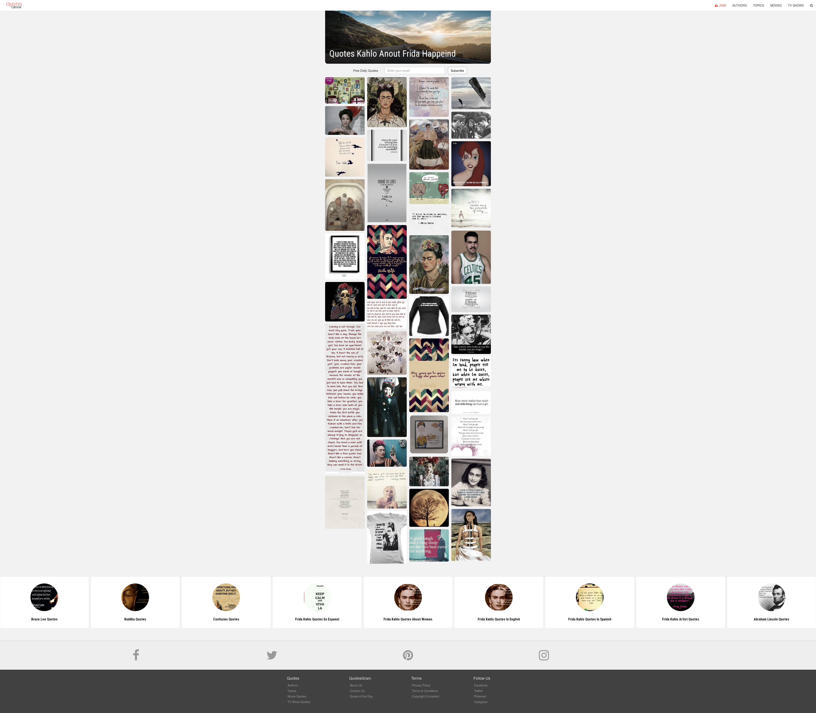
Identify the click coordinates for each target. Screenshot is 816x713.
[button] (811, 5)
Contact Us (357, 691)
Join (722, 5)
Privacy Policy (421, 685)
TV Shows (796, 5)
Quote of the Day (361, 696)
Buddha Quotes (44, 619)
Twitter (478, 691)
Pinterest (480, 696)
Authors (739, 5)
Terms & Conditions (425, 691)
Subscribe (457, 70)
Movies (776, 5)
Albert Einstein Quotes (771, 619)
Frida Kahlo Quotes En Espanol (226, 619)
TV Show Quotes (299, 702)
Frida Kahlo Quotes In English (408, 619)
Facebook (480, 685)
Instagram (481, 702)
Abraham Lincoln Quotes (680, 619)
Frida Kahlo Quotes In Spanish (498, 619)
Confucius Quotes (135, 619)
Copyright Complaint (425, 696)
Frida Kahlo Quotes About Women (317, 619)
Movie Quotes (297, 696)
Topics (758, 5)
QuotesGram (14, 5)
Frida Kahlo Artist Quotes (589, 619)
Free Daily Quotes (365, 70)
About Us (356, 685)
